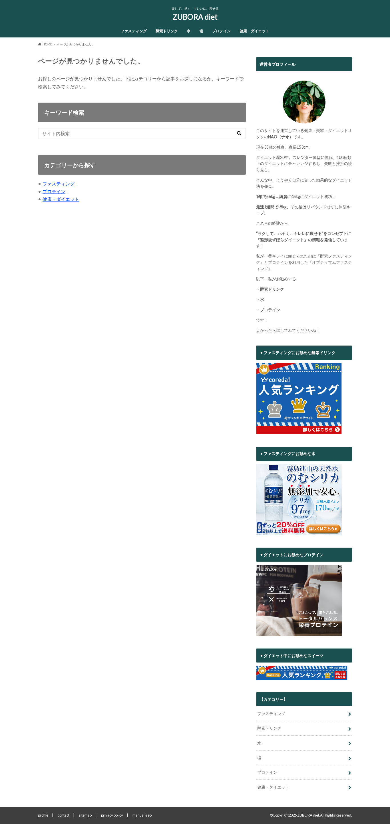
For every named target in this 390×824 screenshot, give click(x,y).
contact (63, 815)
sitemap (85, 815)
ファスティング (134, 31)
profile (43, 815)
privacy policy (112, 815)
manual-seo (142, 815)
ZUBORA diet (195, 16)
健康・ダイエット (254, 31)
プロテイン (221, 31)
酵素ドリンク (167, 31)
